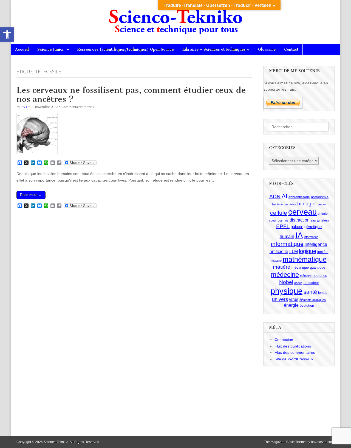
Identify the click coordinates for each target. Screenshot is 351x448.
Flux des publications (292, 346)
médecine (285, 274)
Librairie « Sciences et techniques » (216, 49)
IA (299, 235)
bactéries (290, 204)
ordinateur (311, 283)
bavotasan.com (322, 442)
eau (313, 220)
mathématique (305, 259)
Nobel (286, 282)
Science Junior (50, 49)
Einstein (323, 220)
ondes (298, 283)
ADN (275, 196)
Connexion (283, 339)
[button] (7, 34)
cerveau (302, 212)
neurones (320, 276)
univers (280, 299)
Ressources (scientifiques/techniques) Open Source (125, 49)
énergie (291, 305)
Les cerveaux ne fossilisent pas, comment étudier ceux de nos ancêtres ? (131, 94)
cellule (278, 212)
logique (307, 251)
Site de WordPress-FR (293, 359)
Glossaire (267, 49)
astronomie (320, 197)
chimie (323, 214)
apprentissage (299, 197)
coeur (273, 220)
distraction (300, 220)
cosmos (283, 220)
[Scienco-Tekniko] (175, 18)
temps (322, 293)
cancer (321, 204)
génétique (313, 227)
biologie (306, 203)
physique (286, 290)
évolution (307, 305)
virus (293, 299)
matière (281, 267)
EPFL (283, 226)
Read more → (31, 195)
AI (284, 196)
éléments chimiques (312, 299)
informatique (287, 244)
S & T (24, 107)
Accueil (22, 49)
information (311, 237)
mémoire (306, 275)
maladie (276, 260)
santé (310, 292)
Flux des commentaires (294, 352)
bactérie (277, 204)
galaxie (297, 227)
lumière (323, 252)
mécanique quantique (308, 267)
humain (287, 236)
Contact (291, 49)
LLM (293, 251)
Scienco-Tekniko (56, 442)
